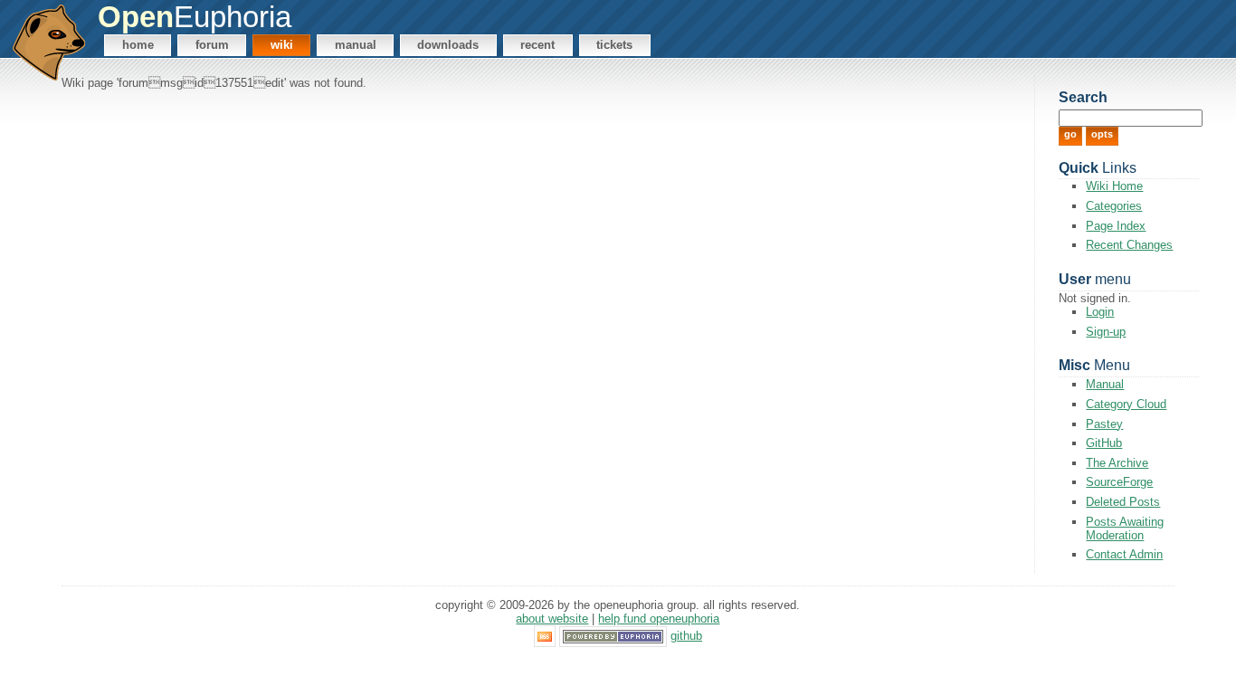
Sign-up (1106, 331)
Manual (355, 45)
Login (1100, 312)
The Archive (1117, 463)
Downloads (448, 45)
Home (138, 45)
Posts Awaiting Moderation (1125, 528)
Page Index (1116, 226)
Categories (1114, 206)
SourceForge (1119, 482)
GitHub (1104, 443)
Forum (212, 45)
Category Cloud (1126, 404)
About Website (552, 618)
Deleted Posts (1123, 502)
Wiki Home (1114, 186)
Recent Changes (1129, 245)
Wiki (282, 45)
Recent (537, 45)
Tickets (614, 45)
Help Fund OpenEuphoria (658, 618)
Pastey (1104, 424)
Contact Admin (1124, 554)
